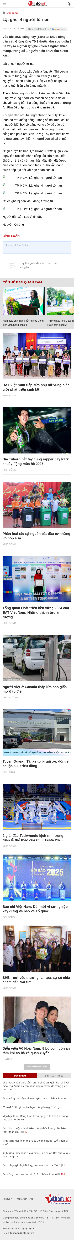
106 (62, 1174)
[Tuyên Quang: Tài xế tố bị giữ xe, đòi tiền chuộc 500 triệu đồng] (37, 732)
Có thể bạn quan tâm (22, 282)
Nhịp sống (9, 395)
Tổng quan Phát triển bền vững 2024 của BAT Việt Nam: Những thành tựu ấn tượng (36, 612)
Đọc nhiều (20, 1075)
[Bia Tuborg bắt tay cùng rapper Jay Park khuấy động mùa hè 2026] (37, 430)
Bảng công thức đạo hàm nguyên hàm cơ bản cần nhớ (34, 1098)
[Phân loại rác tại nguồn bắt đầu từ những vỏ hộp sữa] (37, 505)
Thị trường (10, 697)
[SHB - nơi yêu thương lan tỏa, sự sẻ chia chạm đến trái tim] (37, 949)
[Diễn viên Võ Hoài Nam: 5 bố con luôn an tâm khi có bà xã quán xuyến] (37, 1020)
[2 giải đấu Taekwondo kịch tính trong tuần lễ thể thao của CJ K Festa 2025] (37, 807)
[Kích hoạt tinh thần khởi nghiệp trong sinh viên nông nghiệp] (24, 301)
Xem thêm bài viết (37, 1066)
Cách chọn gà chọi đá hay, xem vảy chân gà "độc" (31, 1165)
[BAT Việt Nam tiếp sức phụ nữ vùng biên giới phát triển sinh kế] (37, 356)
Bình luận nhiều (54, 1075)
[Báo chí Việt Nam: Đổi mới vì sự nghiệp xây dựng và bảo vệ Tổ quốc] (37, 878)
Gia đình (8, 1059)
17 (25, 1131)
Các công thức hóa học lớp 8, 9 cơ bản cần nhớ (30, 1174)
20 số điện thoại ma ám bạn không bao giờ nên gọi (32, 1107)
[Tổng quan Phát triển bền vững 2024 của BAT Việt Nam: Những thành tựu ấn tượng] (37, 579)
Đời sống (12, 12)
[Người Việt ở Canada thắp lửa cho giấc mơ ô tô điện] (37, 658)
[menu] (4, 4)
